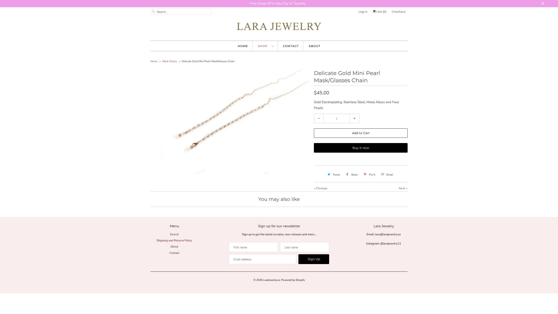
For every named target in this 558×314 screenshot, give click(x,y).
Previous (321, 188)
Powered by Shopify (293, 280)
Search (174, 234)
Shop (263, 46)
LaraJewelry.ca (271, 280)
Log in (363, 11)
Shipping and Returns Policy (174, 240)
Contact (291, 46)
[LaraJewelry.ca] (279, 27)
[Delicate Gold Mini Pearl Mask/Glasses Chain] (229, 122)
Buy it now (360, 148)
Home (243, 46)
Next (402, 188)
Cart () (381, 11)
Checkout (398, 11)
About (314, 46)
